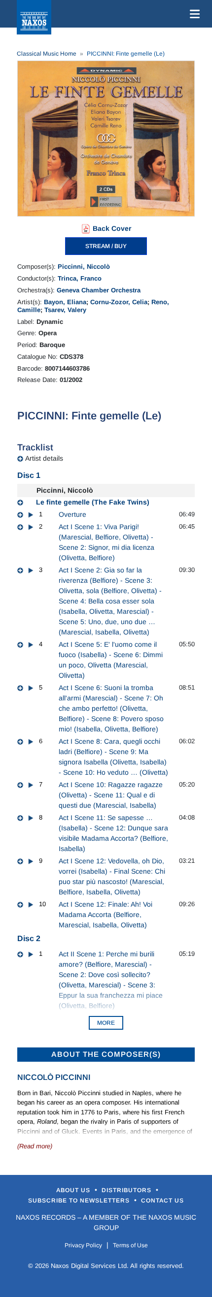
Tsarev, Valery (65, 310)
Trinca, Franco (80, 278)
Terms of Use (130, 1245)
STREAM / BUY (106, 246)
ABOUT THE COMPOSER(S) (106, 1054)
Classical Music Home (46, 53)
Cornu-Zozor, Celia (118, 302)
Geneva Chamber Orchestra (99, 290)
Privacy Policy (83, 1245)
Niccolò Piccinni (53, 1077)
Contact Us (162, 1200)
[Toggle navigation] (192, 13)
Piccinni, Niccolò (84, 266)
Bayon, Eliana (65, 302)
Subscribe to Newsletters (80, 1200)
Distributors (127, 1190)
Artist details (44, 458)
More (106, 1022)
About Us (74, 1190)
